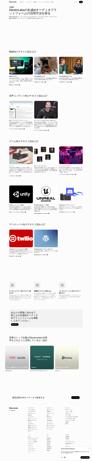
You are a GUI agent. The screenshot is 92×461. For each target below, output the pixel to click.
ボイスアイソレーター (32, 418)
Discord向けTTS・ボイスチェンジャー (66, 212)
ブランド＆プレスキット (70, 441)
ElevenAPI (67, 407)
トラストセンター (31, 450)
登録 (81, 2)
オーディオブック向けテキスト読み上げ (16, 128)
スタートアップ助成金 (32, 441)
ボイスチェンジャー (32, 413)
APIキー (67, 423)
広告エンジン (30, 430)
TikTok (48, 445)
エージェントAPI (69, 411)
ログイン (76, 2)
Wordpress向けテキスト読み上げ (40, 254)
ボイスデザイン (31, 423)
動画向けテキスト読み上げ (14, 84)
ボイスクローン (31, 416)
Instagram (49, 446)
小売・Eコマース (50, 423)
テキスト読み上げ (31, 409)
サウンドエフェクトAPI (70, 420)
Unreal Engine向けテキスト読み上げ (41, 213)
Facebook (49, 448)
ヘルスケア (49, 418)
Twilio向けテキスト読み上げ (14, 256)
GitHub (48, 439)
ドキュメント (30, 446)
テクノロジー (49, 422)
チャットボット (50, 429)
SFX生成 (29, 415)
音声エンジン (68, 413)
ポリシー (67, 445)
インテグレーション (51, 413)
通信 (48, 415)
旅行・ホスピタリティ (51, 425)
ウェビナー (30, 445)
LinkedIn (49, 438)
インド (29, 452)
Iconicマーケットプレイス (33, 438)
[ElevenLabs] (12, 2)
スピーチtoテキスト (32, 411)
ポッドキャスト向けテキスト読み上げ (41, 130)
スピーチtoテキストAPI (70, 418)
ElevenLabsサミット (70, 443)
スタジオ (30, 422)
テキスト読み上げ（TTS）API (72, 416)
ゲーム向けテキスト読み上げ (14, 175)
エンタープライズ (31, 448)
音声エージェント (50, 409)
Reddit (48, 450)
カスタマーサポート (51, 427)
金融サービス (49, 416)
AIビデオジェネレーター (33, 429)
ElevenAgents (49, 407)
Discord (48, 443)
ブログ (29, 436)
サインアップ (75, 397)
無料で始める (15, 324)
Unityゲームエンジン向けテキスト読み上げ (17, 212)
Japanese (13, 410)
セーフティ (68, 439)
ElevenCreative (31, 407)
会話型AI (48, 411)
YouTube (49, 441)
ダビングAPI (68, 415)
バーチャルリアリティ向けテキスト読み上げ (67, 174)
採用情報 (67, 438)
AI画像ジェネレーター (32, 427)
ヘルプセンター (31, 443)
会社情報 (67, 436)
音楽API (67, 422)
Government (49, 420)
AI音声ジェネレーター (32, 425)
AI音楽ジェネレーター (32, 420)
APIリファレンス (69, 409)
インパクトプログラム (32, 439)
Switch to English (85, 457)
